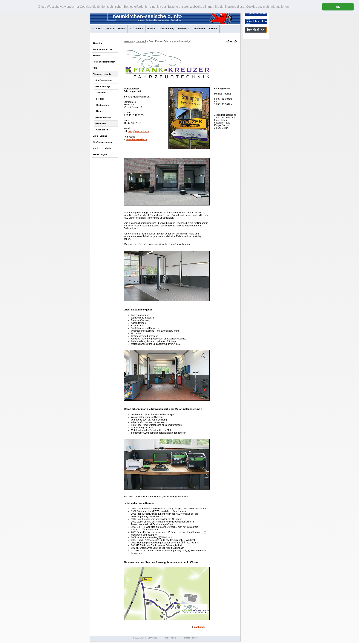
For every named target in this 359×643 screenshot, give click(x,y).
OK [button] (338, 6)
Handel (151, 28)
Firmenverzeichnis (102, 74)
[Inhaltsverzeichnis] (231, 42)
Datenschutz (191, 638)
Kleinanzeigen (100, 154)
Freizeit (122, 28)
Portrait (110, 28)
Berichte (97, 55)
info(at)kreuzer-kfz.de (138, 131)
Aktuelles (97, 28)
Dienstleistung (166, 28)
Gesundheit (199, 28)
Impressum (171, 638)
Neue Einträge (103, 86)
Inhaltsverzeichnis (102, 148)
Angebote (101, 93)
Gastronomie (136, 28)
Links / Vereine (100, 136)
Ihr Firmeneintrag (104, 80)
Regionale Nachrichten (104, 62)
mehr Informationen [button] (276, 6)
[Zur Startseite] (235, 42)
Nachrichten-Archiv (102, 49)
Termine (213, 28)
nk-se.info (129, 41)
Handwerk (183, 28)
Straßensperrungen (102, 142)
